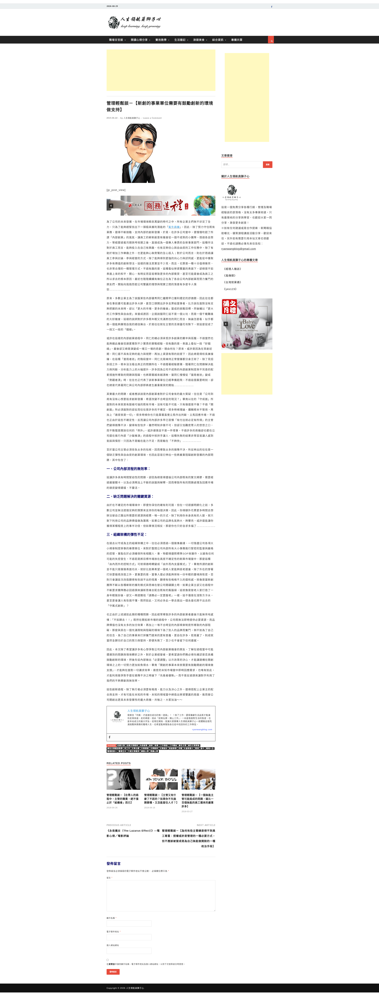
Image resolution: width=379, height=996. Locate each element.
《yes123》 (230, 289)
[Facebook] (109, 737)
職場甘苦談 (116, 39)
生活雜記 (180, 39)
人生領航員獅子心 (132, 118)
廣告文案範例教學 (115, 748)
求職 (180, 748)
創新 (151, 746)
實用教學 (161, 39)
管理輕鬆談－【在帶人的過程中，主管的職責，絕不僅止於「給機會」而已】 (123, 799)
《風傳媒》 (230, 275)
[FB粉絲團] (271, 7)
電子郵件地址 (114, 932)
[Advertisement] (161, 70)
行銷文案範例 (133, 751)
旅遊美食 (199, 39)
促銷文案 (121, 746)
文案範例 (154, 748)
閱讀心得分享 (139, 39)
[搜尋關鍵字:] (246, 164)
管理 (197, 748)
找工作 (127, 748)
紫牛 (202, 748)
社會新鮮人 (188, 748)
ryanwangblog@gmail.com (238, 248)
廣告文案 (182, 746)
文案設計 (163, 748)
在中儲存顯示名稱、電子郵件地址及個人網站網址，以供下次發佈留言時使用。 (146, 964)
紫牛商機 (174, 227)
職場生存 (122, 751)
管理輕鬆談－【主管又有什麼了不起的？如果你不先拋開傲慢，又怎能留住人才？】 (161, 799)
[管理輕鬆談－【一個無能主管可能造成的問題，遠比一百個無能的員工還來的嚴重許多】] (198, 790)
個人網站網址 (113, 945)
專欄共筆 (237, 39)
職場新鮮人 (112, 751)
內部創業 (143, 746)
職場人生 (210, 748)
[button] (161, 206)
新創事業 (173, 748)
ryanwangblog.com (202, 729)
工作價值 (164, 746)
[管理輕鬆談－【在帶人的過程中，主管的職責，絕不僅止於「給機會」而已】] (123, 790)
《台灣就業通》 (233, 282)
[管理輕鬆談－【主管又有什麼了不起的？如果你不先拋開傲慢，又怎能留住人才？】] (161, 790)
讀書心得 (145, 751)
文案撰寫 (145, 748)
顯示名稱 (112, 918)
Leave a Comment (152, 118)
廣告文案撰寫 (194, 746)
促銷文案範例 (132, 746)
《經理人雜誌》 (233, 268)
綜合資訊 (218, 39)
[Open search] (271, 39)
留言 (109, 878)
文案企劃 (135, 748)
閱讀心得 (154, 751)
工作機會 (173, 746)
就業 (156, 746)
